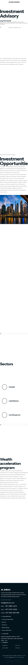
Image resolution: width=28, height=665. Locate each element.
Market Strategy (5, 627)
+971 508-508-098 (12, 613)
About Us (4, 622)
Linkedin (17, 647)
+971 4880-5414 (11, 606)
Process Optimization (6, 630)
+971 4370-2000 (11, 609)
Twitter (17, 645)
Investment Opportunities (7, 619)
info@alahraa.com (7, 603)
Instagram (5, 647)
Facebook (5, 645)
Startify (14, 661)
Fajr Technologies (19, 657)
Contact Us (4, 624)
